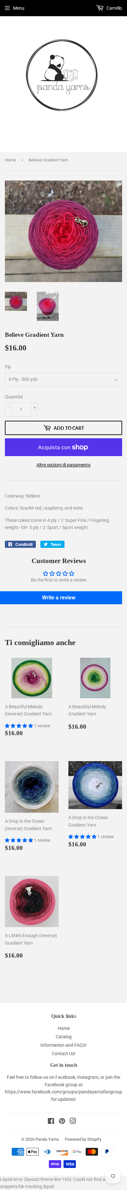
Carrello (114, 8)
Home (10, 160)
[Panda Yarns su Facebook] (51, 1122)
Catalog (64, 1036)
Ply (8, 367)
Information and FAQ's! (63, 1045)
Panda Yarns (47, 1139)
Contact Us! (64, 1053)
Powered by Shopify (83, 1139)
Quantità (14, 396)
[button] (19, 725)
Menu (18, 8)
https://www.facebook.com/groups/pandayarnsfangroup (63, 1091)
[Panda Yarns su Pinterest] (62, 1122)
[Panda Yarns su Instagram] (73, 1122)
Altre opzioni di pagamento (63, 464)
